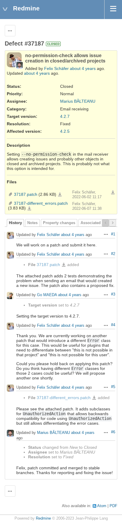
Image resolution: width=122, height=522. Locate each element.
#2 (113, 254)
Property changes (59, 223)
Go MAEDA (47, 295)
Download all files (112, 192)
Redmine (43, 518)
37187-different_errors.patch (41, 203)
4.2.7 (65, 116)
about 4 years (83, 68)
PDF (113, 506)
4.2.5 (65, 131)
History (15, 223)
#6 (113, 432)
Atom (101, 506)
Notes (32, 223)
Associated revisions (100, 223)
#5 (113, 387)
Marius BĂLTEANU (77, 101)
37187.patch (25, 194)
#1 (113, 234)
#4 (113, 325)
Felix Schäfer (56, 68)
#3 (113, 294)
